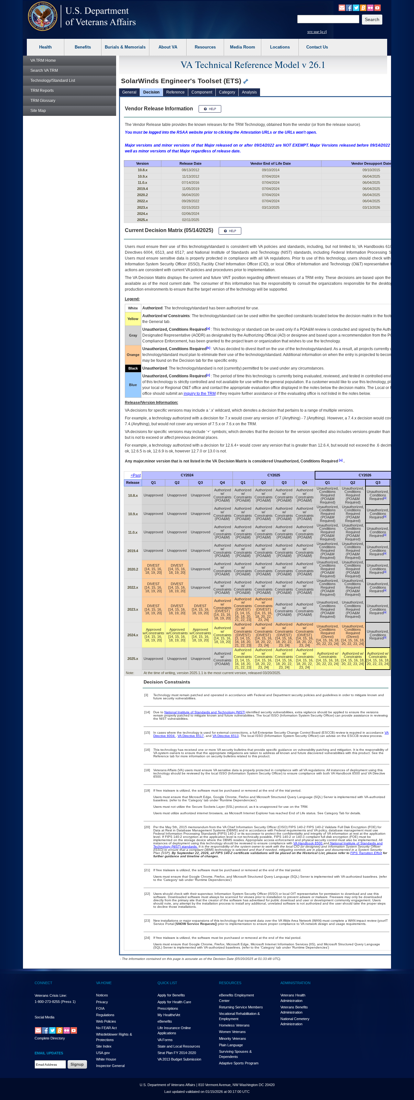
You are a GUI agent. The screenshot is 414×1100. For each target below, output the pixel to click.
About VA (167, 47)
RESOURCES (230, 983)
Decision (151, 92)
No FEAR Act (106, 1028)
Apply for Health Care (174, 1002)
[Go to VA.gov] (82, 16)
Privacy (102, 1002)
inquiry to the (200, 393)
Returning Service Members (241, 1007)
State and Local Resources (179, 1046)
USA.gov (103, 1053)
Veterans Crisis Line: (51, 995)
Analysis (249, 92)
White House (106, 1059)
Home (43, 60)
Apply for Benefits (171, 995)
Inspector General (110, 1066)
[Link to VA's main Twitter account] (356, 7)
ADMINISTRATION (295, 983)
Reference (175, 92)
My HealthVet (169, 1015)
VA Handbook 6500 (308, 843)
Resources (205, 47)
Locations (280, 47)
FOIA (100, 1008)
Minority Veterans (232, 1038)
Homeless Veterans (234, 1025)
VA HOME (104, 983)
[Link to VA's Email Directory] (341, 7)
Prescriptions (168, 1008)
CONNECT (43, 983)
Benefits (83, 47)
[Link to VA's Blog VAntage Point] (363, 7)
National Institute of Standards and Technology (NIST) (204, 712)
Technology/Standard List (52, 80)
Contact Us (317, 47)
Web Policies (106, 1021)
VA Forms (165, 1040)
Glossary (42, 100)
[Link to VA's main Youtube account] (377, 7)
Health (45, 47)
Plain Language (231, 1045)
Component (201, 92)
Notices (102, 995)
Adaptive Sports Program (238, 1063)
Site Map (38, 110)
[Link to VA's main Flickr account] (370, 7)
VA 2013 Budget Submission (179, 1059)
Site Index (104, 1046)
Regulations (105, 1015)
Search (44, 70)
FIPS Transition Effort (366, 853)
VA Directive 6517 (191, 736)
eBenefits (165, 1021)
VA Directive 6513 (225, 736)
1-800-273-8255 (47, 1002)
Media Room (242, 47)
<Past (136, 475)
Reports (42, 90)
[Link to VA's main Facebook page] (349, 7)
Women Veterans (232, 1032)
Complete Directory (50, 1038)
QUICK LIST (167, 983)
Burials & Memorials (125, 47)
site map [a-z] (317, 32)
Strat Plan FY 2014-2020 (177, 1053)
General (129, 92)
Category (227, 92)
